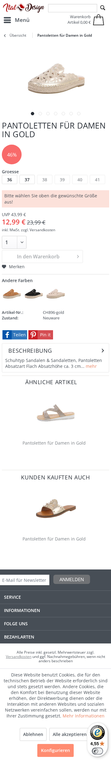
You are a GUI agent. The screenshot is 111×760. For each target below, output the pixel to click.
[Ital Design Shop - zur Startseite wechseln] (23, 8)
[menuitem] (16, 20)
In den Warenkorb (38, 256)
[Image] (32, 113)
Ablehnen (33, 734)
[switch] (97, 751)
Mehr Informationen (84, 716)
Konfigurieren (55, 750)
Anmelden (72, 579)
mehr (90, 366)
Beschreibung (30, 350)
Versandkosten (18, 656)
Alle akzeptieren (70, 734)
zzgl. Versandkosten (38, 230)
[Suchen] (102, 8)
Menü (22, 19)
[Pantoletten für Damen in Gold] (55, 413)
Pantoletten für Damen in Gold (54, 443)
